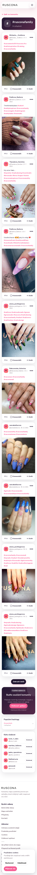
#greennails (8, 315)
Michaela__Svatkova (17, 35)
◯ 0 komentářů (15, 89)
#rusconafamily (10, 49)
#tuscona (17, 315)
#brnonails (8, 175)
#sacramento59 (10, 44)
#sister (26, 175)
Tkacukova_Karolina (16, 162)
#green (27, 312)
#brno (15, 175)
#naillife (15, 563)
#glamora (20, 625)
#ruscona (19, 44)
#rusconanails (17, 491)
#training (20, 46)
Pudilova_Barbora (16, 97)
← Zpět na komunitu (10, 14)
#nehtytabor (9, 113)
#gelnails (7, 491)
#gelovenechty (26, 560)
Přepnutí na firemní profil (10, 848)
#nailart (21, 106)
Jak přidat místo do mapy (10, 845)
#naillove (7, 312)
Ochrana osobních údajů (10, 828)
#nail (6, 566)
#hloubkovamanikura (12, 630)
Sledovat (29, 740)
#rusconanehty (24, 178)
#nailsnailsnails (18, 312)
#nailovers (27, 317)
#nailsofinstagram (25, 563)
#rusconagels (9, 111)
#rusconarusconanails (12, 245)
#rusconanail (9, 379)
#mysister (8, 173)
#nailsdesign (19, 320)
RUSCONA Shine (7, 808)
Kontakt (4, 818)
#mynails (7, 558)
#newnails (18, 113)
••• (31, 37)
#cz (25, 44)
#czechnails (26, 173)
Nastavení (9, 863)
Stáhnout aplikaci (18, 706)
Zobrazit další (18, 682)
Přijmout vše (10, 869)
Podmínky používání (8, 831)
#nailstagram (20, 111)
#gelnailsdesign (10, 625)
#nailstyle (8, 560)
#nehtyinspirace (10, 108)
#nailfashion (9, 320)
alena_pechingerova (17, 304)
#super (20, 175)
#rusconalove (21, 434)
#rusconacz (8, 377)
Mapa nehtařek (7, 811)
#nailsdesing (17, 173)
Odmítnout (21, 863)
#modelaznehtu (24, 558)
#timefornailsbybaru (21, 243)
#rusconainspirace (11, 178)
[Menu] (32, 5)
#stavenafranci (9, 240)
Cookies (4, 835)
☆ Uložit (30, 89)
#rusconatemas (10, 434)
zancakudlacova (15, 425)
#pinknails (20, 628)
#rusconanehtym (10, 494)
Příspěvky (5, 815)
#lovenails (16, 560)
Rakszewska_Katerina (17, 368)
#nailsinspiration (10, 46)
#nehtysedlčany (22, 240)
